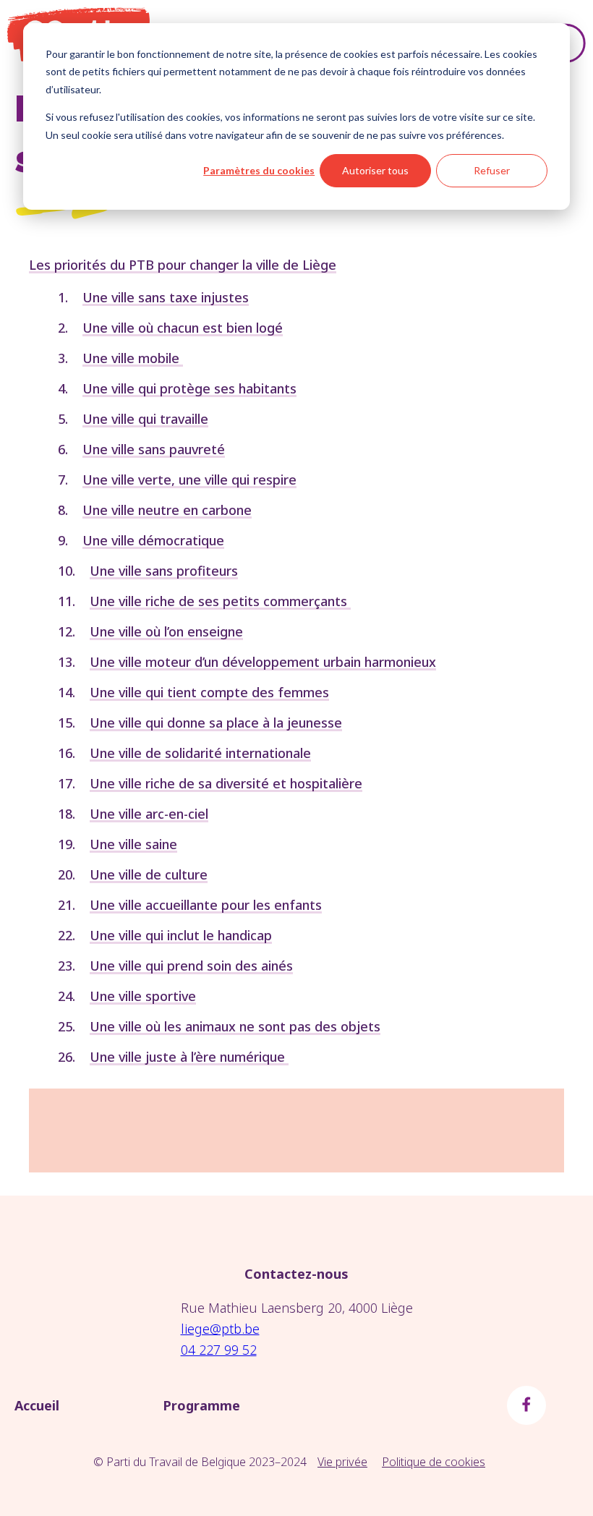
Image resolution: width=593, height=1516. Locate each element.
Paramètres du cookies (259, 170)
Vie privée (342, 1462)
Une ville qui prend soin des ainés (191, 965)
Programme (201, 1405)
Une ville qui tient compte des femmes (209, 692)
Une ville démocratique (153, 540)
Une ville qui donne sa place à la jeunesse (216, 722)
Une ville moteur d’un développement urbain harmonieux (263, 661)
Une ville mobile (132, 358)
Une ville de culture (149, 874)
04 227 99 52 (219, 1349)
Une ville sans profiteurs (164, 570)
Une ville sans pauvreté (153, 449)
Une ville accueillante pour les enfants (206, 905)
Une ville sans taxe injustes (165, 297)
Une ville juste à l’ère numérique (189, 1056)
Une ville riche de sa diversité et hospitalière (226, 783)
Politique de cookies (433, 1462)
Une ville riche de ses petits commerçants (220, 601)
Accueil (36, 1405)
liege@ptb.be (220, 1328)
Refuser (492, 170)
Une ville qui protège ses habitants (189, 388)
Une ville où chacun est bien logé (182, 327)
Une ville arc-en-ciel (149, 813)
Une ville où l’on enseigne (166, 631)
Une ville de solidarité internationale (200, 753)
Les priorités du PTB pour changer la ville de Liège (182, 264)
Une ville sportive (143, 996)
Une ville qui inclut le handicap (181, 935)
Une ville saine (133, 844)
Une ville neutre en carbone (167, 510)
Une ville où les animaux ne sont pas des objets (235, 1026)
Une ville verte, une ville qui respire (189, 479)
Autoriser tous (375, 170)
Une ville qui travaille (145, 418)
